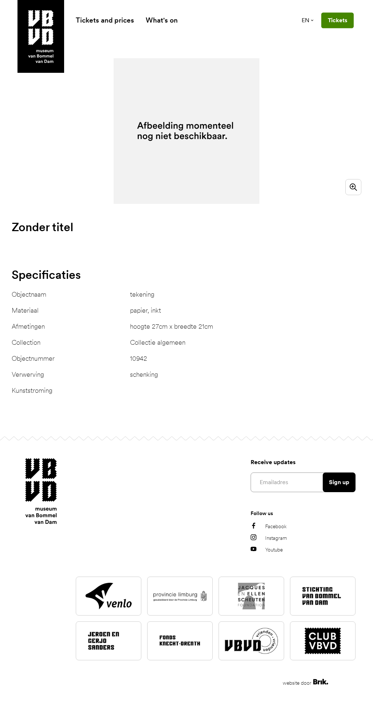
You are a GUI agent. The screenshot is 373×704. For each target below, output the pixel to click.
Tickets (337, 20)
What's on (162, 20)
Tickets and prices (105, 20)
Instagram (276, 538)
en (305, 20)
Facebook (276, 526)
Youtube (274, 550)
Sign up (339, 482)
